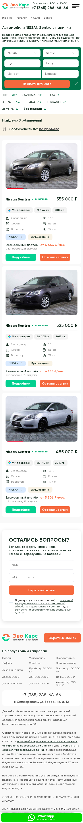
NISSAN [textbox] (12, 53)
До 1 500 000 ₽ (65, 677)
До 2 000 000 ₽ (12, 683)
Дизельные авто (12, 670)
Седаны (7, 658)
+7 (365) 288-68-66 (50, 8)
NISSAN (36, 17)
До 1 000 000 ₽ (38, 677)
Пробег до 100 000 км (68, 670)
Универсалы (37, 658)
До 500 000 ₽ (10, 677)
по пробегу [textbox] (49, 129)
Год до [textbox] (50, 63)
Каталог (22, 17)
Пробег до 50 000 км (40, 670)
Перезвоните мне (41, 590)
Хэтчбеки (35, 663)
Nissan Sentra (18, 199)
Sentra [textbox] (50, 53)
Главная (7, 17)
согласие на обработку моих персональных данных (43, 611)
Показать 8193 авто (37, 84)
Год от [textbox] (11, 63)
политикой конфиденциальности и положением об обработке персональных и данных (44, 603)
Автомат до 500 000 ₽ (66, 684)
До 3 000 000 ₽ (39, 683)
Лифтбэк (7, 663)
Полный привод (66, 663)
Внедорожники (65, 658)
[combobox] (22, 53)
